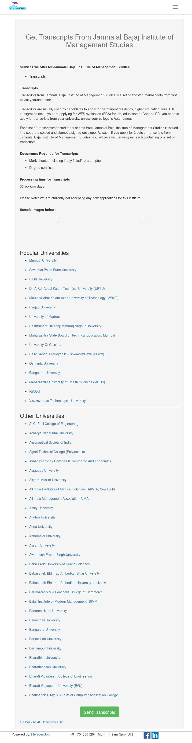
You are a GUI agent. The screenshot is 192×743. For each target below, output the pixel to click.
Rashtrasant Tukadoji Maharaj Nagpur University (65, 325)
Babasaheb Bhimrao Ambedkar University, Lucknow (67, 582)
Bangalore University (44, 372)
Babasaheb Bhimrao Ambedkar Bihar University (64, 573)
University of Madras (44, 316)
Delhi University (40, 279)
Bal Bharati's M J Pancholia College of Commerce (66, 592)
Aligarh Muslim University (47, 479)
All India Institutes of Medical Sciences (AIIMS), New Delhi (72, 489)
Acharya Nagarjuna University (51, 433)
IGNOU (34, 391)
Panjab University (42, 307)
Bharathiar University (44, 657)
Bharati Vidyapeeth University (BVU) (55, 685)
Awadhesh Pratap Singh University (54, 554)
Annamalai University (44, 535)
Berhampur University (45, 648)
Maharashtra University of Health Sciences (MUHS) (67, 382)
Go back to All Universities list (41, 722)
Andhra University (42, 517)
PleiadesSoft (40, 734)
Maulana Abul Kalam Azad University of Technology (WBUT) (73, 297)
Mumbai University (43, 260)
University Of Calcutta (45, 344)
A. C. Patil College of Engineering (53, 423)
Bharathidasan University (47, 666)
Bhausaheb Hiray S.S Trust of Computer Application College (73, 694)
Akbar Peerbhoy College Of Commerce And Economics (70, 461)
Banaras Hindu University (48, 610)
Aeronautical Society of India (50, 442)
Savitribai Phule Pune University (52, 269)
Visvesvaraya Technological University (57, 400)
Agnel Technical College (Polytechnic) (57, 451)
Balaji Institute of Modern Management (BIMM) (64, 601)
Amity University (41, 507)
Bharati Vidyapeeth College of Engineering (60, 676)
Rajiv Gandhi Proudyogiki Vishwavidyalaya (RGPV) (66, 354)
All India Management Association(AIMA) (59, 498)
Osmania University (43, 363)
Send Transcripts (99, 712)
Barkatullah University (45, 638)
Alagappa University (44, 470)
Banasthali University (44, 620)
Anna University (40, 526)
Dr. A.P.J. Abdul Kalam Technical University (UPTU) (67, 288)
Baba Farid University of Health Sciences (59, 564)
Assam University (42, 545)
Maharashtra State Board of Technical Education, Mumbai (72, 335)
